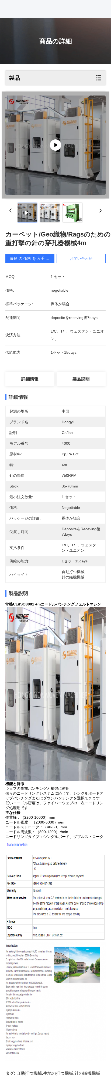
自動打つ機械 (29, 1073)
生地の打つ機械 (58, 1073)
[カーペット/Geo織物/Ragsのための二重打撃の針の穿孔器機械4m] (55, 145)
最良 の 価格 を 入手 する (31, 258)
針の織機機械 (87, 1073)
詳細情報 (30, 379)
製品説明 (81, 379)
